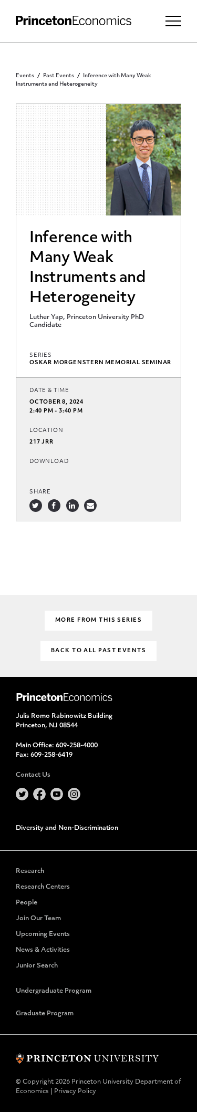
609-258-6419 (51, 755)
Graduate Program (45, 1014)
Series (40, 355)
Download (48, 462)
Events (25, 76)
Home (73, 21)
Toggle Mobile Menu (173, 21)
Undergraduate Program (53, 991)
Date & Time (49, 391)
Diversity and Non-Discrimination (67, 828)
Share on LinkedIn (72, 505)
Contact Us (33, 775)
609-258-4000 (77, 746)
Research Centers (43, 887)
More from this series (98, 620)
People (26, 903)
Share (40, 492)
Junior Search (37, 966)
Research (30, 871)
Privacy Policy (75, 1091)
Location (46, 431)
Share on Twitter (35, 505)
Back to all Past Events (98, 651)
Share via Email (90, 505)
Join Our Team (38, 918)
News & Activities (43, 950)
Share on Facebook (54, 505)
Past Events (58, 76)
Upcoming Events (43, 934)
